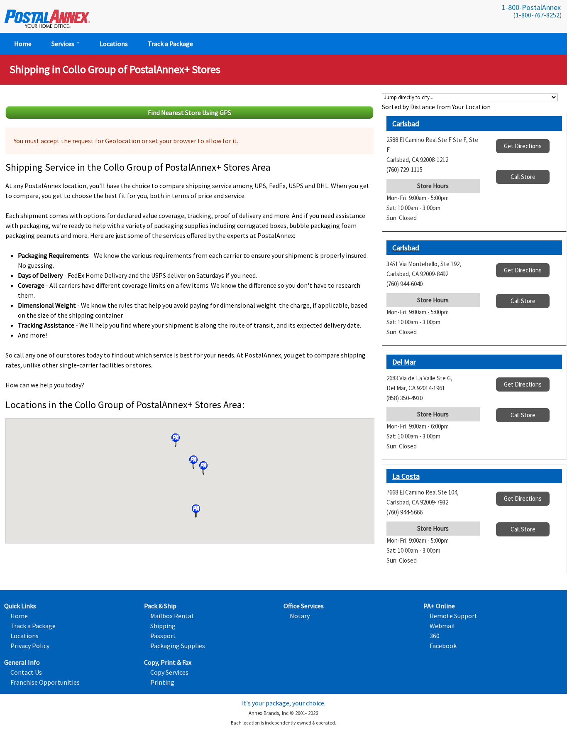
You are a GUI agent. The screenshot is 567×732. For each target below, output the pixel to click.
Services (63, 43)
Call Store (523, 177)
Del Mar (404, 362)
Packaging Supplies (177, 645)
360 (435, 636)
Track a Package (170, 43)
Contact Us (26, 672)
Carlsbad (405, 123)
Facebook (443, 645)
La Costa (406, 476)
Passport (163, 636)
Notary (300, 616)
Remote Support (453, 616)
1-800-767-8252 (538, 15)
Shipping (163, 626)
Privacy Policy (29, 645)
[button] (175, 440)
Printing (162, 682)
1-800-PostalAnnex (531, 7)
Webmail (442, 626)
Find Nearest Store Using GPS (189, 112)
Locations (114, 43)
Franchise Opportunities (45, 682)
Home (23, 43)
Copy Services (169, 672)
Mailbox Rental (171, 616)
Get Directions (523, 146)
